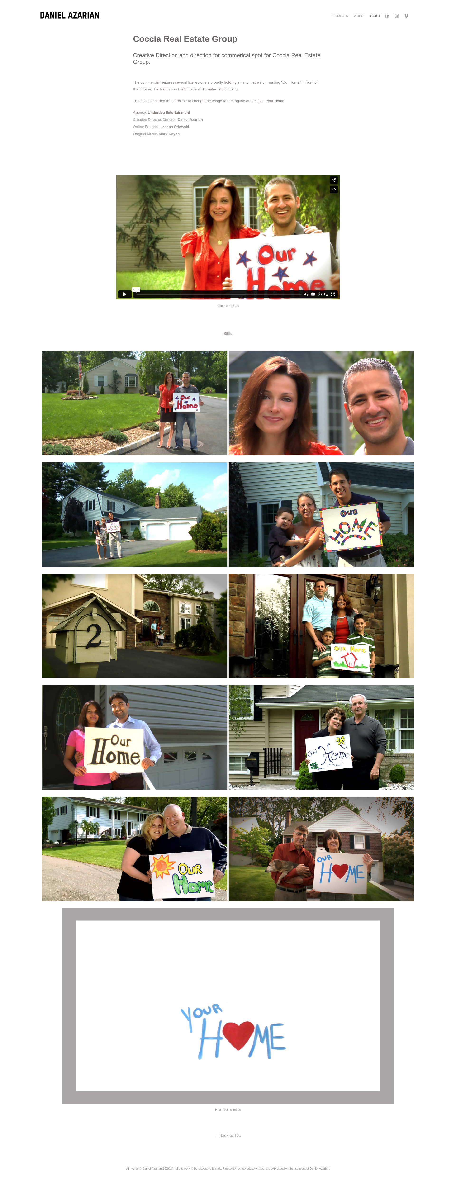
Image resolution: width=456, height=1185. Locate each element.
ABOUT (374, 16)
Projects (339, 16)
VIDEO (359, 16)
